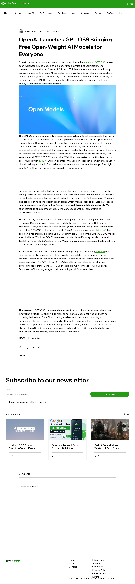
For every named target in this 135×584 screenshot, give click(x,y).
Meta (74, 13)
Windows (62, 13)
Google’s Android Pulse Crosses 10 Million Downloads (65, 447)
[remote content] (67, 179)
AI (28, 338)
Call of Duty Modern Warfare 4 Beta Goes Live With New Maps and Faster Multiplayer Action (109, 447)
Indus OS (30, 13)
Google (98, 13)
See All (126, 414)
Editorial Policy (99, 570)
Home (72, 560)
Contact (73, 566)
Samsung (85, 13)
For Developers (46, 13)
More (121, 13)
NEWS (22, 338)
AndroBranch (37, 338)
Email (8, 389)
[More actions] (114, 31)
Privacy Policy (99, 560)
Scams (18, 13)
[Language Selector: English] (26, 3)
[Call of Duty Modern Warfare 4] (110, 429)
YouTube (110, 13)
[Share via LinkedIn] (33, 347)
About (72, 563)
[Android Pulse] (68, 429)
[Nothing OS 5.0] (25, 429)
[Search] (127, 4)
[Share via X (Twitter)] (26, 347)
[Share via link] (39, 347)
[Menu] (132, 3)
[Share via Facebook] (20, 347)
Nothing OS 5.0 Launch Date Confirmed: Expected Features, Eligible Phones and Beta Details (24, 447)
